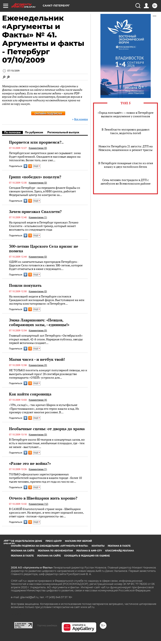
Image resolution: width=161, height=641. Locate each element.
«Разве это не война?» (30, 463)
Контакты (98, 546)
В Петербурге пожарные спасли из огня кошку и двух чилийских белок (125, 164)
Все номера (81, 119)
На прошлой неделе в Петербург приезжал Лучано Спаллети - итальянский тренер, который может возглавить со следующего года (43, 226)
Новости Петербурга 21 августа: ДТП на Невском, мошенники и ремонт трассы (126, 148)
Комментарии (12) (38, 504)
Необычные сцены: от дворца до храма (47, 428)
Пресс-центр (53, 541)
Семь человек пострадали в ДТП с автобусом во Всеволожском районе (126, 181)
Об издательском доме (26, 541)
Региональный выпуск (63, 132)
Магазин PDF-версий (78, 541)
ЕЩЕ (36, 166)
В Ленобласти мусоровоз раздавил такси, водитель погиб (125, 131)
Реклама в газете (119, 546)
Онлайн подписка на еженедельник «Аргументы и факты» (49, 546)
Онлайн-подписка (48, 113)
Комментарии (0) (38, 148)
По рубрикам (34, 132)
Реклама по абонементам (55, 550)
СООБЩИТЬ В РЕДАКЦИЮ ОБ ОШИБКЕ (87, 555)
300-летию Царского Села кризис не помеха (43, 248)
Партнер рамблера (47, 625)
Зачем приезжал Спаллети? (35, 211)
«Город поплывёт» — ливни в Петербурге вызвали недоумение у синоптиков (125, 114)
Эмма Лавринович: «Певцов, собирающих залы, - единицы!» (39, 322)
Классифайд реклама (119, 550)
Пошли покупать (25, 285)
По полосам (12, 132)
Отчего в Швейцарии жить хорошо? (43, 498)
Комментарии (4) (38, 400)
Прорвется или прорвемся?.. (36, 142)
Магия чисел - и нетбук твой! (37, 359)
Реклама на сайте (23, 550)
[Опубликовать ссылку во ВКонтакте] (25, 166)
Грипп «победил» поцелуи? (35, 176)
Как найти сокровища (30, 393)
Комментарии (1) (38, 217)
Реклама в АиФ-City (89, 550)
